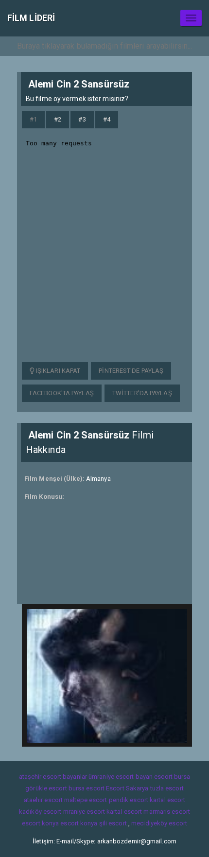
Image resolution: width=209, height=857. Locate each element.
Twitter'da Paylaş (142, 393)
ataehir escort (43, 800)
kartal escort (167, 800)
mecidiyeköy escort (159, 823)
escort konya (40, 823)
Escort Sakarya (127, 788)
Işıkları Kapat (58, 370)
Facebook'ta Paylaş (62, 393)
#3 (82, 119)
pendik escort (128, 800)
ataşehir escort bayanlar (53, 776)
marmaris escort (166, 811)
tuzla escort (167, 788)
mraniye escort (84, 811)
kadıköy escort (40, 811)
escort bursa (172, 776)
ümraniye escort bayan (120, 776)
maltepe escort (85, 800)
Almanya (98, 478)
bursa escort (86, 788)
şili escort (113, 823)
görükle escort (46, 788)
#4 (106, 119)
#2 (57, 119)
